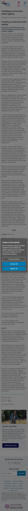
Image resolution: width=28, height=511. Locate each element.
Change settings (14, 259)
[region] (14, 255)
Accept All (14, 264)
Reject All (14, 269)
